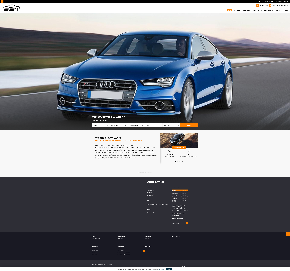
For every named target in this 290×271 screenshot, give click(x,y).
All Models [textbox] (114, 125)
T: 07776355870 (120, 250)
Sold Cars (246, 10)
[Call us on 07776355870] (169, 151)
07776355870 (263, 5)
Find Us (285, 10)
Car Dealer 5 (186, 263)
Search (189, 125)
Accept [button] (169, 269)
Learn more (162, 269)
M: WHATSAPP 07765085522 (123, 252)
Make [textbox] (95, 125)
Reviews (277, 10)
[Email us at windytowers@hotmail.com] (2, 1)
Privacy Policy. (108, 264)
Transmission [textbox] (133, 125)
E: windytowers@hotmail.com (124, 254)
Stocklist (237, 10)
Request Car (268, 10)
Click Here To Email (152, 213)
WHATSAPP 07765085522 (279, 5)
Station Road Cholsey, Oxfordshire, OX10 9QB (274, 1)
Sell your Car (257, 10)
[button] (288, 234)
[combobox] (101, 125)
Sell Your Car (179, 148)
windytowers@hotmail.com (188, 156)
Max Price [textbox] (167, 125)
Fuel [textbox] (148, 125)
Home (229, 10)
